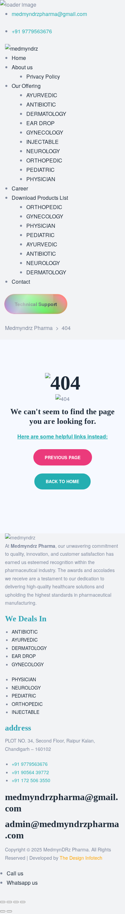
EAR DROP (24, 656)
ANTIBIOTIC (25, 631)
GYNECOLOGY (28, 664)
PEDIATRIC (24, 695)
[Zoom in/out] (2, 902)
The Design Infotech (81, 857)
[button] (36, 303)
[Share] (16, 902)
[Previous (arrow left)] (2, 911)
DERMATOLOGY (29, 648)
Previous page (63, 457)
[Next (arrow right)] (9, 911)
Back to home (62, 481)
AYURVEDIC (25, 639)
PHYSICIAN (24, 679)
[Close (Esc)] (22, 902)
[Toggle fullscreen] (9, 902)
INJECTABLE (25, 712)
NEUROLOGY (26, 687)
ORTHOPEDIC (27, 704)
